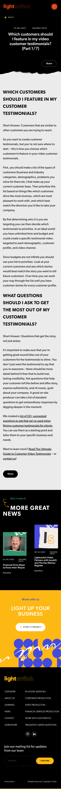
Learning (10, 705)
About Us (10, 698)
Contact (9, 718)
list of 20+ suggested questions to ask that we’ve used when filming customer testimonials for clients (27, 421)
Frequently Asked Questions (40, 725)
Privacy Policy (9, 782)
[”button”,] (54, 7)
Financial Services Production (42, 712)
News (7, 712)
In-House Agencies (35, 692)
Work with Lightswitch (38, 718)
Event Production (35, 705)
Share (49, 63)
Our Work (10, 692)
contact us (9, 458)
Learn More (11, 725)
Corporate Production (38, 698)
